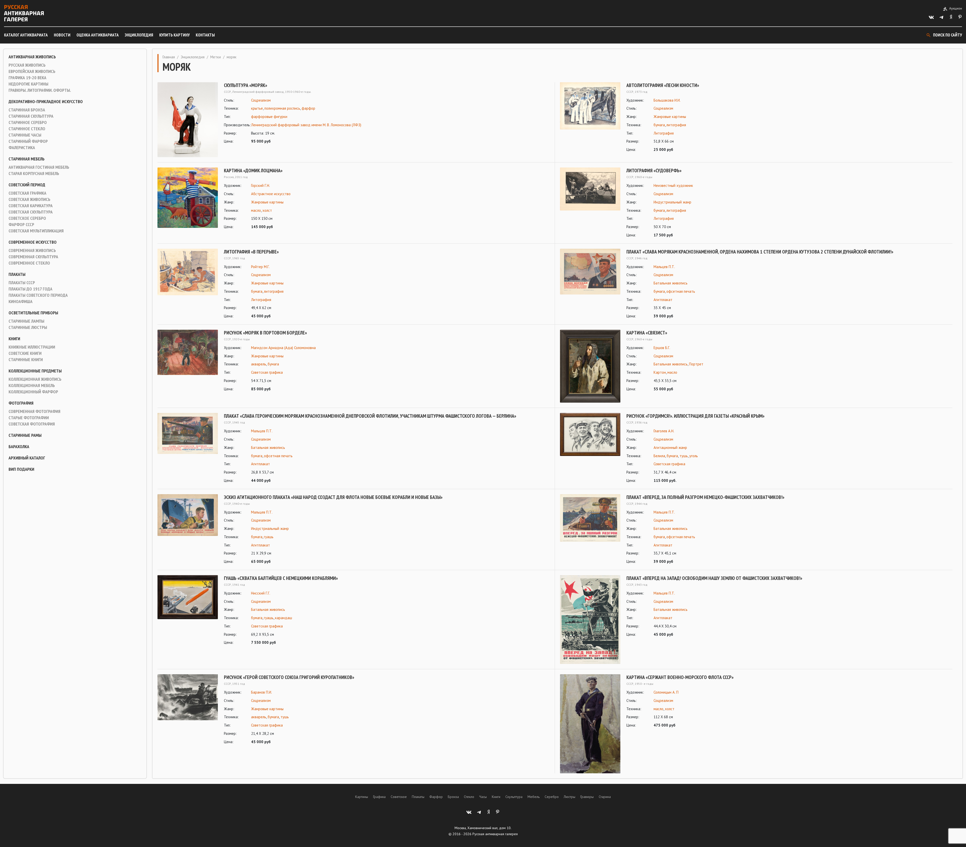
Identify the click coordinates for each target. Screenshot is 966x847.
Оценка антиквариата (97, 35)
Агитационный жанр (670, 447)
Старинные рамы (25, 435)
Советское (399, 796)
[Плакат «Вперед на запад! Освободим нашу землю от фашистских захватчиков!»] (590, 619)
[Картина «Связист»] (590, 366)
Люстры (569, 796)
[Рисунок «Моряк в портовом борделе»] (187, 361)
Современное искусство (33, 242)
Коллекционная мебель (32, 385)
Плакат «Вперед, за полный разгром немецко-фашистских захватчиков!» (705, 497)
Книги (14, 338)
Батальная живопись (671, 283)
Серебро (552, 796)
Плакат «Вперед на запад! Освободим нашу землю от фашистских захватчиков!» (714, 578)
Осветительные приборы (33, 312)
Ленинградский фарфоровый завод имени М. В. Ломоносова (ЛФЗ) (306, 124)
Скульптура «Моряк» (245, 85)
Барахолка (19, 446)
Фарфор (436, 796)
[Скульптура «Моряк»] (187, 119)
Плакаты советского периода (38, 295)
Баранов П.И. (261, 692)
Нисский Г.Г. (260, 593)
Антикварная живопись (32, 56)
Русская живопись (27, 65)
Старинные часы (25, 135)
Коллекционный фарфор (33, 391)
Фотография (21, 403)
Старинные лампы (26, 321)
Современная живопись (32, 250)
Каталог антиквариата (26, 35)
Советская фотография (32, 424)
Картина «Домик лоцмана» (253, 170)
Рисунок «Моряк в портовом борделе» (265, 333)
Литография (664, 133)
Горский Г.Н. (260, 185)
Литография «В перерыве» (251, 252)
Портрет (696, 364)
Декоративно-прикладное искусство (46, 101)
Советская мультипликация (36, 230)
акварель (258, 364)
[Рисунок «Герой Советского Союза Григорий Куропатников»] (187, 709)
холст (267, 210)
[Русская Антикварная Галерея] (24, 13)
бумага (659, 124)
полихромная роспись (282, 108)
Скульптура (513, 796)
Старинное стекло (27, 128)
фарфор (308, 108)
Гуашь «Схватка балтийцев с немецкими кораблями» (281, 578)
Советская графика (27, 193)
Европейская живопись (32, 71)
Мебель (534, 796)
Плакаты (17, 274)
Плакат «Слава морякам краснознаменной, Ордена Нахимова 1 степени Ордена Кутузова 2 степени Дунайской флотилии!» (759, 252)
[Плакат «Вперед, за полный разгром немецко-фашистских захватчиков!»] (590, 529)
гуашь (268, 536)
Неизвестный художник (673, 185)
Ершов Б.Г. (662, 347)
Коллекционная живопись (35, 379)
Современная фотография (34, 411)
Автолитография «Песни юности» (662, 85)
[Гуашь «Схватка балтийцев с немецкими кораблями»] (187, 610)
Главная (169, 57)
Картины (361, 796)
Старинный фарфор (28, 141)
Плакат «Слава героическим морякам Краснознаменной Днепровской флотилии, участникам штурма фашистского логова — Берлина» (370, 416)
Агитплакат (663, 299)
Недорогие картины (28, 84)
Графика (379, 796)
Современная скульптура (33, 256)
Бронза (453, 796)
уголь (693, 455)
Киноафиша (20, 301)
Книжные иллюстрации (32, 347)
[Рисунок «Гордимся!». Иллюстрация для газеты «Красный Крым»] (590, 448)
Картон (660, 372)
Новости (62, 35)
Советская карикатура (31, 205)
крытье (257, 108)
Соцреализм (261, 100)
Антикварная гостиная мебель (39, 167)
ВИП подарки (21, 469)
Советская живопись (29, 199)
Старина (605, 796)
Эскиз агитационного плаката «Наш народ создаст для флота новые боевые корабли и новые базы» (333, 497)
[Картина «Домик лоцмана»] (187, 198)
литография (676, 124)
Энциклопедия (139, 35)
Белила (659, 455)
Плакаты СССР (22, 282)
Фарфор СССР (21, 224)
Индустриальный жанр (672, 202)
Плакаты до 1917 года (30, 288)
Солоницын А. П (666, 692)
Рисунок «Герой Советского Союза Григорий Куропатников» (289, 677)
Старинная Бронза (27, 109)
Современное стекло (29, 263)
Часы (483, 796)
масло (256, 210)
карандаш (283, 617)
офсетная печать (680, 291)
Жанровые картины (670, 116)
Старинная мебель (27, 158)
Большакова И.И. (667, 100)
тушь (683, 455)
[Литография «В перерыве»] (187, 284)
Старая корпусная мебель (34, 173)
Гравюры (587, 796)
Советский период (27, 184)
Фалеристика (22, 147)
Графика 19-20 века (27, 77)
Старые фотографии (29, 417)
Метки (215, 57)
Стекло (469, 796)
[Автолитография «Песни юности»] (590, 117)
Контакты (205, 35)
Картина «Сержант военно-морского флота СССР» (680, 677)
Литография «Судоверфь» (653, 170)
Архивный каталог (27, 457)
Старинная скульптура (31, 116)
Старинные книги (26, 359)
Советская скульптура (31, 212)
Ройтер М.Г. (260, 266)
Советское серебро (27, 218)
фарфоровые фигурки (269, 116)
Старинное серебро (28, 122)
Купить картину (174, 35)
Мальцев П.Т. (664, 266)
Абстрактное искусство (271, 193)
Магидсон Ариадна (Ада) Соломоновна (283, 347)
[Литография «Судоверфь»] (590, 202)
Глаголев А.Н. (664, 431)
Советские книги (25, 353)
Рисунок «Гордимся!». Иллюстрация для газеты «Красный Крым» (695, 416)
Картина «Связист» (646, 333)
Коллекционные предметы (35, 370)
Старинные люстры (28, 327)
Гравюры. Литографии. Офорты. (40, 90)
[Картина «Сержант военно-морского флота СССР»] (590, 723)
